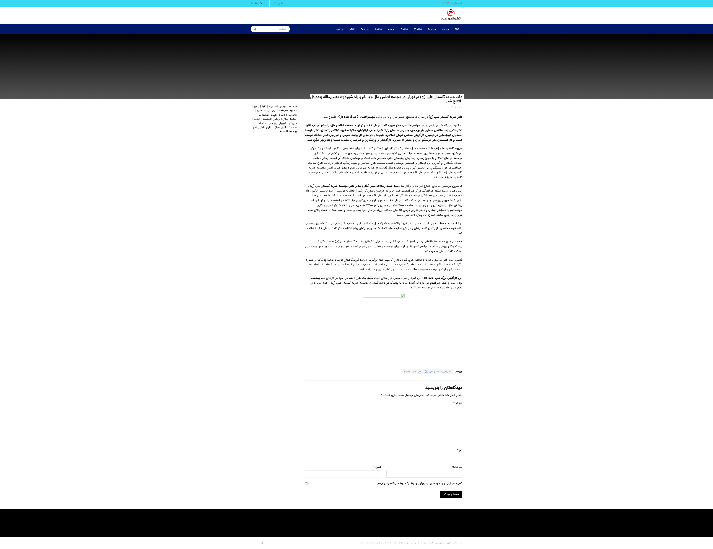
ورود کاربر (276, 3)
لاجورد (282, 115)
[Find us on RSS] (252, 543)
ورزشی (340, 29)
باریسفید (272, 123)
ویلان (285, 119)
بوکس (391, 29)
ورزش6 (365, 29)
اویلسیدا (266, 119)
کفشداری (264, 115)
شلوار (264, 106)
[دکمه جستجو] (254, 29)
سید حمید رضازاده (412, 371)
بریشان (276, 119)
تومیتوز (282, 106)
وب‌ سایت (457, 467)
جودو (352, 29)
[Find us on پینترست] (257, 543)
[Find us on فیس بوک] (267, 543)
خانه (457, 29)
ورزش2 (432, 29)
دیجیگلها (292, 123)
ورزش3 (418, 29)
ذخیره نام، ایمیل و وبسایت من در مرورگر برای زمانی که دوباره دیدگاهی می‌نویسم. (419, 483)
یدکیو (256, 106)
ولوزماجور (283, 111)
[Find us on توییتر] (262, 543)
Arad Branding (288, 131)
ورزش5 (378, 29)
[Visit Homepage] (450, 15)
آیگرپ (257, 119)
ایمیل (377, 467)
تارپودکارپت (270, 111)
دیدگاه (457, 403)
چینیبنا (293, 119)
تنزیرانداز (292, 115)
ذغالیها (293, 111)
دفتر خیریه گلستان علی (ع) (438, 371)
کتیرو (259, 111)
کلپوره (274, 115)
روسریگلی (291, 127)
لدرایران (273, 106)
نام (459, 450)
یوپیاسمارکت (278, 127)
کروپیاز (282, 123)
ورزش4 (404, 29)
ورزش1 (445, 29)
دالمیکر (262, 123)
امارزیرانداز (258, 127)
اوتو (268, 127)
